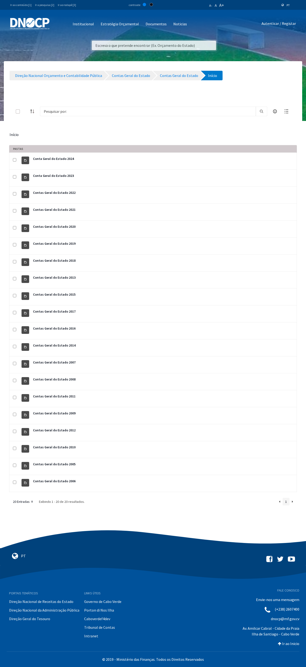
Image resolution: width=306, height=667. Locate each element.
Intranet (91, 636)
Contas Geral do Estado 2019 (54, 243)
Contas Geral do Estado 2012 (54, 430)
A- (210, 5)
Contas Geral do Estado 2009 (54, 413)
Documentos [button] (156, 24)
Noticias (180, 24)
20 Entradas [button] (21, 501)
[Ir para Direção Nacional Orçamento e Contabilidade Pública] (29, 23)
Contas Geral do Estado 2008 (54, 379)
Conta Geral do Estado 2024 (53, 159)
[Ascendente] (34, 111)
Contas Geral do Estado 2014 (54, 345)
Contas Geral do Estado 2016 (54, 328)
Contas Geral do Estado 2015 (54, 294)
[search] (261, 111)
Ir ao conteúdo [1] (21, 5)
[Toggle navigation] (55, 24)
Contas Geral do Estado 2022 (54, 192)
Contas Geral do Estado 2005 (54, 464)
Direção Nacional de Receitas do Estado (41, 601)
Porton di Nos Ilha (99, 610)
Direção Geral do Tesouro (29, 618)
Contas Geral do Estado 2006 (54, 481)
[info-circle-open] (275, 111)
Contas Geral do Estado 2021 (54, 209)
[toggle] (25, 111)
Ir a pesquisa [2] (44, 5)
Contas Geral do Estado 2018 (54, 260)
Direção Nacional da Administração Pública (44, 610)
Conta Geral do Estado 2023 (53, 176)
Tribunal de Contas (99, 627)
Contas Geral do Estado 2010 (54, 447)
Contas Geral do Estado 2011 (54, 396)
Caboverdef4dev (97, 618)
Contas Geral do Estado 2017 (54, 311)
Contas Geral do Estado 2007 (54, 362)
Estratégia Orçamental (120, 24)
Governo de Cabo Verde (102, 601)
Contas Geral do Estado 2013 (54, 277)
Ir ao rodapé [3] (67, 5)
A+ (221, 5)
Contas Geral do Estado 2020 (54, 226)
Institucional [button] (83, 24)
